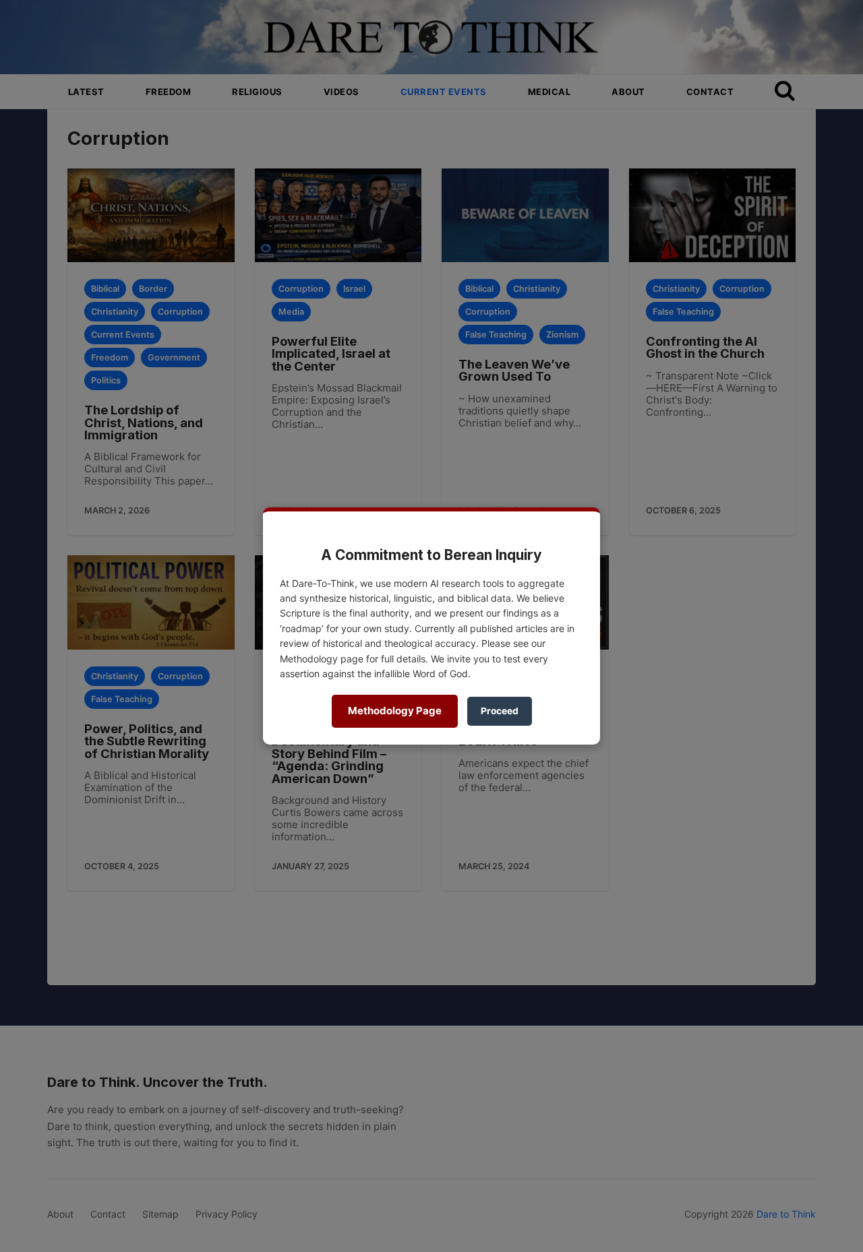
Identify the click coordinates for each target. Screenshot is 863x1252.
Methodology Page (395, 710)
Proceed (499, 711)
